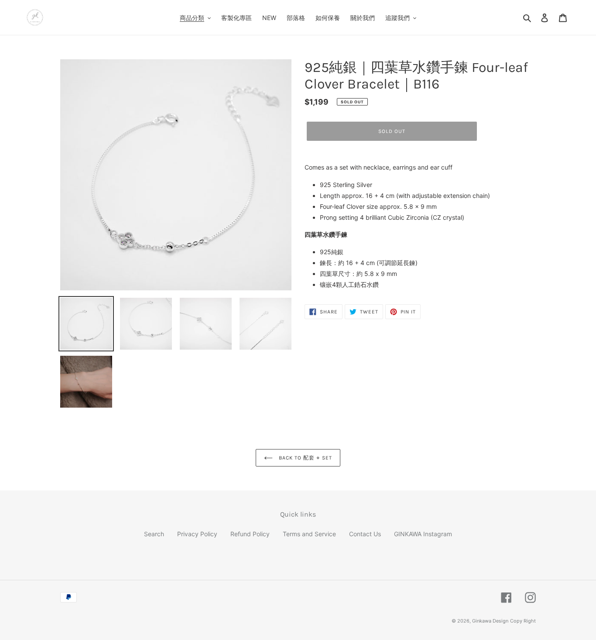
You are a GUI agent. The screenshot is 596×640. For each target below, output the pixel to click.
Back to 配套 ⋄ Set (304, 458)
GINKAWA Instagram (423, 534)
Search (154, 534)
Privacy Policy (197, 534)
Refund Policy (250, 534)
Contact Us (365, 534)
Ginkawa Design (490, 621)
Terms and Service (309, 534)
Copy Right (523, 621)
